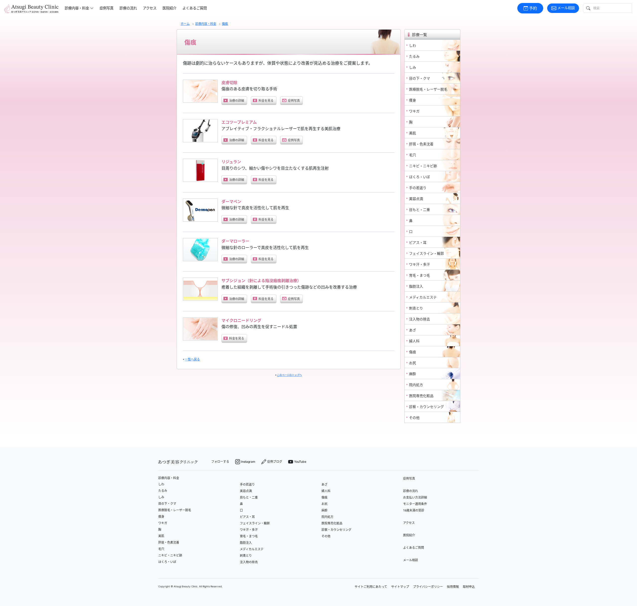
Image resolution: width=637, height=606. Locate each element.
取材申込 (469, 587)
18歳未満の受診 (413, 510)
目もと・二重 (249, 497)
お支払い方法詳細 (415, 497)
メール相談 (566, 8)
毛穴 (161, 549)
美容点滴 (246, 491)
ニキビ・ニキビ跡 (170, 555)
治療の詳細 (236, 100)
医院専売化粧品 (331, 523)
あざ (324, 484)
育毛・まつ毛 (249, 536)
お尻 (324, 504)
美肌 (161, 536)
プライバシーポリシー (428, 587)
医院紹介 (169, 8)
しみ (161, 497)
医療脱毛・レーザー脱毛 (174, 510)
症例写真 (106, 8)
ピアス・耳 (247, 517)
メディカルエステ (252, 549)
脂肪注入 (246, 543)
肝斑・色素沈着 (168, 542)
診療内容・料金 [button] (77, 8)
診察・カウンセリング (336, 530)
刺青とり (246, 555)
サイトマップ (400, 587)
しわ (161, 484)
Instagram (248, 461)
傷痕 (324, 497)
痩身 (161, 516)
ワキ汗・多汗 (249, 530)
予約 (533, 8)
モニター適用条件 (415, 504)
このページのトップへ (289, 374)
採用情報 (453, 587)
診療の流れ (128, 8)
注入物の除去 (249, 562)
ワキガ (162, 523)
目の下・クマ (167, 503)
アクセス (150, 8)
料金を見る (266, 100)
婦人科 (325, 491)
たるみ (162, 491)
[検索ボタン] (587, 8)
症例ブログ (274, 461)
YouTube (300, 461)
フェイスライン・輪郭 (255, 523)
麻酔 (324, 510)
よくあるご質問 (194, 8)
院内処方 (327, 517)
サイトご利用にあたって (371, 587)
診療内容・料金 (168, 478)
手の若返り (247, 484)
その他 (325, 536)
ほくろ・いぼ (167, 562)
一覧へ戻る (192, 359)
